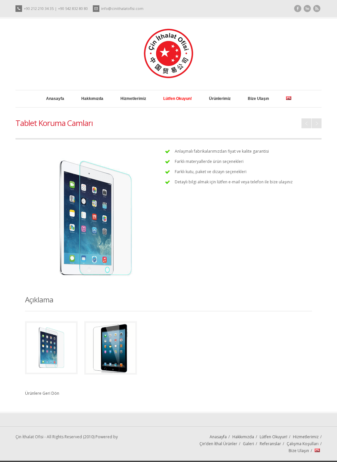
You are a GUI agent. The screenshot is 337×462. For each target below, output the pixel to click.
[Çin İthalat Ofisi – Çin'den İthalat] (168, 76)
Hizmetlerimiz (133, 98)
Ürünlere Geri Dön (42, 393)
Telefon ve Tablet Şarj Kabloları (306, 123)
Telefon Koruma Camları (317, 123)
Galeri (248, 444)
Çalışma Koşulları (303, 444)
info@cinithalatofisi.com (122, 8)
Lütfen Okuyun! (273, 437)
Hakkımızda (92, 98)
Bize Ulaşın (258, 98)
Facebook (297, 9)
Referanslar (270, 444)
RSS (317, 9)
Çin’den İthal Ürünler (218, 444)
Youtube (307, 9)
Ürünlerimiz (220, 98)
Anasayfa (55, 98)
